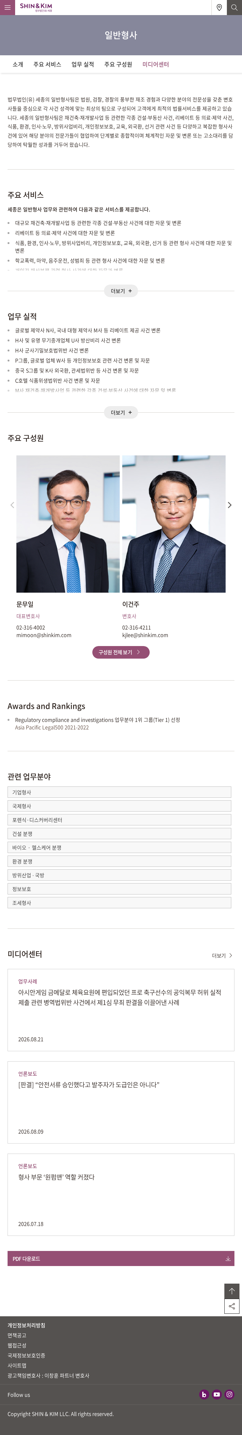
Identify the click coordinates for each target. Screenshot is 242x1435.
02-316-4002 (30, 627)
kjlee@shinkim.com (145, 635)
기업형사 (21, 792)
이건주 (130, 604)
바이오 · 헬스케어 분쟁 (36, 847)
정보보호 (21, 889)
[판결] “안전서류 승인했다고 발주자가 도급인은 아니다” (88, 1084)
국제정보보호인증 (26, 1355)
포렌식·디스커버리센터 (37, 819)
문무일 (24, 604)
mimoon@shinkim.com (44, 635)
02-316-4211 (136, 627)
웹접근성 (17, 1345)
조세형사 (21, 902)
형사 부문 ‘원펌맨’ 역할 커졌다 (56, 1177)
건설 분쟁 (22, 833)
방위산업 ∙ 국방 (28, 875)
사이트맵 (17, 1365)
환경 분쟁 (22, 861)
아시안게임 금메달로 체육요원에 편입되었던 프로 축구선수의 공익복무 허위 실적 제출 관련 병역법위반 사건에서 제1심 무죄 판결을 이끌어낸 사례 (119, 997)
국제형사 (21, 806)
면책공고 (17, 1335)
